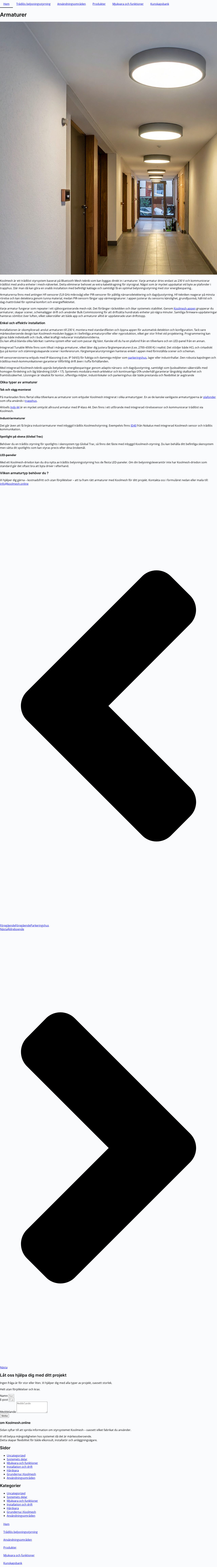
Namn (4, 1396)
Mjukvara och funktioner (128, 4)
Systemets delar (17, 1459)
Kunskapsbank (159, 4)
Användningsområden (71, 4)
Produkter (99, 4)
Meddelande (8, 1412)
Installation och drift (20, 1467)
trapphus (31, 401)
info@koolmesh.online (14, 484)
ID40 (133, 425)
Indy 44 (14, 407)
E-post (4, 1399)
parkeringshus (137, 357)
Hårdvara (13, 1470)
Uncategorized (16, 1455)
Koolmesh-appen (185, 308)
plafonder (209, 397)
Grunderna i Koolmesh (21, 1474)
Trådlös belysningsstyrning (33, 4)
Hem (6, 4)
